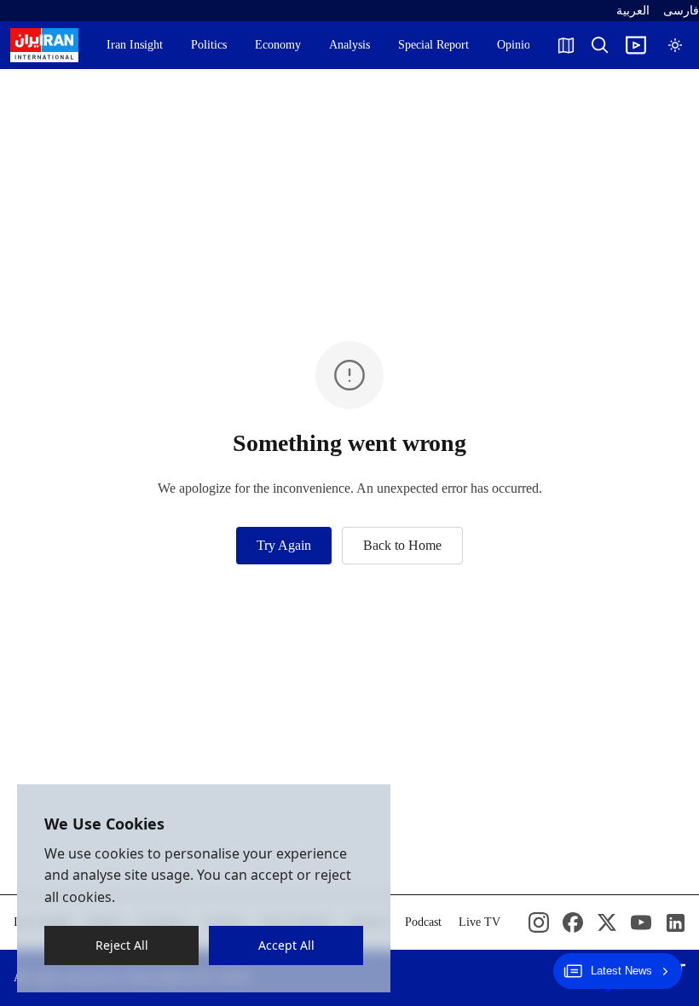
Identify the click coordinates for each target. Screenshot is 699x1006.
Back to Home (402, 545)
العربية (633, 10)
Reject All (121, 945)
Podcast (423, 922)
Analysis (349, 44)
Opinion (516, 44)
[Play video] (636, 45)
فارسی (681, 10)
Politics (209, 44)
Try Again (284, 545)
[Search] (600, 45)
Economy (278, 44)
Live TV (479, 922)
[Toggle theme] (675, 45)
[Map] (566, 45)
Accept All (286, 945)
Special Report (433, 44)
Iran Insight (135, 44)
